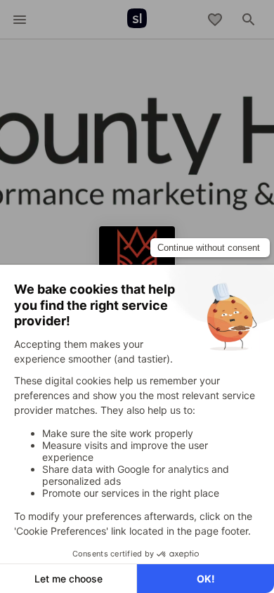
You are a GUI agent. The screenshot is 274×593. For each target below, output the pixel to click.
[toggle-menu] (19, 19)
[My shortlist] (215, 19)
